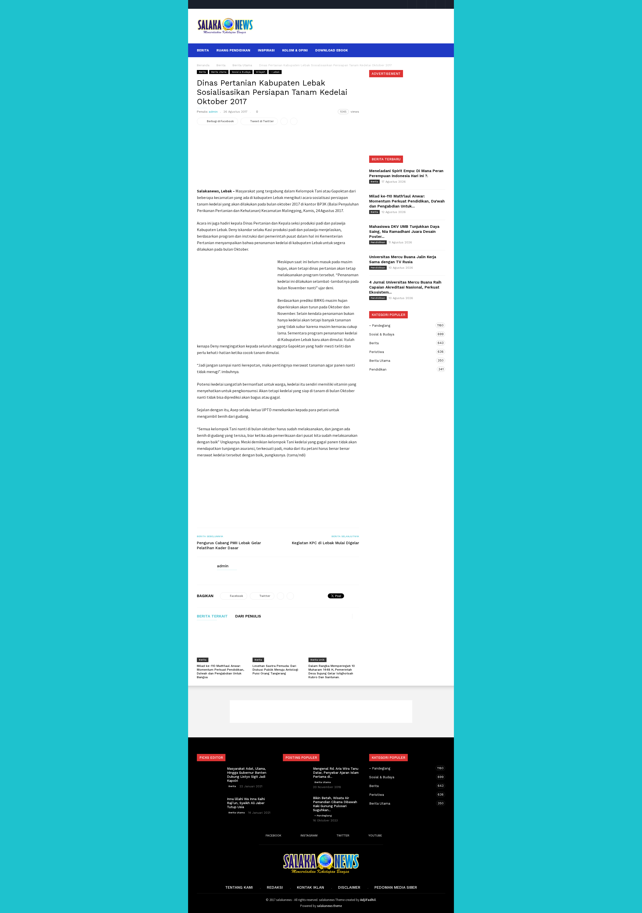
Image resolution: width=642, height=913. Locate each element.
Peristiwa (402, 352)
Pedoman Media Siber (395, 887)
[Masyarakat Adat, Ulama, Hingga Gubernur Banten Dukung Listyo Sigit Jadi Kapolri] (209, 775)
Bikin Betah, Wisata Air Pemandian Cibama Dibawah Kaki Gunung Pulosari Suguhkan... (335, 804)
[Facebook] (412, 4)
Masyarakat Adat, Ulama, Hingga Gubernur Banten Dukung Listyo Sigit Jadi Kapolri (246, 775)
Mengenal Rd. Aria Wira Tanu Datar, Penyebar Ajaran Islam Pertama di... (336, 773)
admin (213, 111)
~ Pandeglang (402, 325)
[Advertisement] (353, 26)
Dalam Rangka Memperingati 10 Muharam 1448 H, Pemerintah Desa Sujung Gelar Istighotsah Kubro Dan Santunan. (331, 671)
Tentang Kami (239, 887)
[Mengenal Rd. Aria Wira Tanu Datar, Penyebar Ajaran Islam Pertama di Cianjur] (295, 775)
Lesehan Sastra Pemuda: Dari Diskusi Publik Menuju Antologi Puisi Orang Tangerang (275, 669)
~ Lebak (275, 72)
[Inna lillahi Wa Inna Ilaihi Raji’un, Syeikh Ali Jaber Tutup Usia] (209, 806)
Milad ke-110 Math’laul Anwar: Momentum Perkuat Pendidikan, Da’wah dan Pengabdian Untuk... (407, 201)
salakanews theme (329, 906)
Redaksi (275, 887)
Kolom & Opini (295, 50)
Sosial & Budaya (241, 72)
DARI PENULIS (248, 616)
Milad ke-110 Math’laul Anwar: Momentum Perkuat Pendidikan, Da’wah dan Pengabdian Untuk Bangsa (220, 671)
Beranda (203, 65)
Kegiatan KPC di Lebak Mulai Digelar (325, 543)
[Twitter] (431, 4)
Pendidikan (378, 242)
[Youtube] (440, 4)
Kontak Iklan (310, 887)
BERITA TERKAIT (212, 616)
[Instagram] (421, 4)
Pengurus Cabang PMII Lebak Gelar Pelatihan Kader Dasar (229, 545)
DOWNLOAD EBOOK (331, 50)
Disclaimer (349, 887)
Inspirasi (266, 50)
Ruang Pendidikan (233, 50)
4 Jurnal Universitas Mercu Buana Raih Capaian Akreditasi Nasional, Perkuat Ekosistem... (405, 287)
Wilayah (260, 72)
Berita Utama (218, 72)
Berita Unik (317, 659)
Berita (203, 50)
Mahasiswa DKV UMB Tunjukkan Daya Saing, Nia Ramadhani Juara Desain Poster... (404, 231)
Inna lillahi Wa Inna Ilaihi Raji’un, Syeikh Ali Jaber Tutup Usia (246, 803)
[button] (438, 50)
